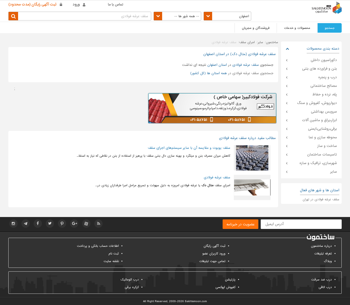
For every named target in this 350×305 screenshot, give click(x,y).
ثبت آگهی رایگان (214, 246)
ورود (76, 4)
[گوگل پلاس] (74, 223)
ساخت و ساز (327, 146)
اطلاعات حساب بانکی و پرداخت (98, 246)
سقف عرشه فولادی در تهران (321, 199)
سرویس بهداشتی (324, 111)
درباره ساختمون (321, 246)
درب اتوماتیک (129, 279)
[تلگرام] (25, 223)
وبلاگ (328, 261)
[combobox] (227, 16)
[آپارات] (86, 223)
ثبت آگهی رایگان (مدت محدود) (32, 4)
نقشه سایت (111, 261)
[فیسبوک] (38, 223)
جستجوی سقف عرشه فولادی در (231, 73)
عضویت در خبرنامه (240, 224)
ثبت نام (114, 253)
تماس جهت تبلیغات (212, 261)
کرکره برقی (132, 287)
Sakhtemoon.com (196, 301)
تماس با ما (115, 4)
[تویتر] (50, 223)
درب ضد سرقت (321, 279)
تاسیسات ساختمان (322, 154)
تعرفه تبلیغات (323, 253)
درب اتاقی (325, 287)
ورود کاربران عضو (213, 253)
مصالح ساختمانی (323, 86)
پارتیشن (230, 279)
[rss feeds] (98, 223)
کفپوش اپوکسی (225, 287)
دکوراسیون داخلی (324, 60)
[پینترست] (62, 223)
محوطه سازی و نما (323, 137)
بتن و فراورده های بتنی (319, 69)
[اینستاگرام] (13, 223)
